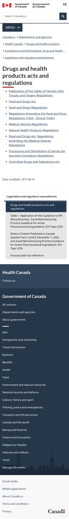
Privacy (6, 511)
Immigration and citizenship (19, 340)
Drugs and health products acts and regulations (32, 206)
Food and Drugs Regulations (28, 107)
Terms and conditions (15, 504)
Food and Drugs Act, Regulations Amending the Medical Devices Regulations (31, 140)
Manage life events (13, 467)
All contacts (9, 304)
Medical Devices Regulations (28, 124)
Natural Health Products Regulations (34, 130)
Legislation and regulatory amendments (29, 57)
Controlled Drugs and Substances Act (34, 162)
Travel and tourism (13, 347)
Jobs (5, 332)
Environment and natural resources (24, 385)
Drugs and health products (43, 44)
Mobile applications (14, 489)
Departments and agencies (35, 37)
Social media (10, 481)
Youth (6, 460)
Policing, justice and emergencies (22, 407)
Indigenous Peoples (14, 445)
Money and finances (14, 430)
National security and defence (20, 392)
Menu (11, 27)
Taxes (5, 377)
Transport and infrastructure (20, 415)
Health (6, 370)
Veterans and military (15, 452)
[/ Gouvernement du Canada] (25, 5)
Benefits (7, 362)
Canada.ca (9, 37)
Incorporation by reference (26, 255)
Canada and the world (15, 422)
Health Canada (14, 44)
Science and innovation (16, 437)
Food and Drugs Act (22, 101)
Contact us (8, 280)
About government (14, 319)
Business (7, 355)
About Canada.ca (12, 496)
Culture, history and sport (18, 400)
